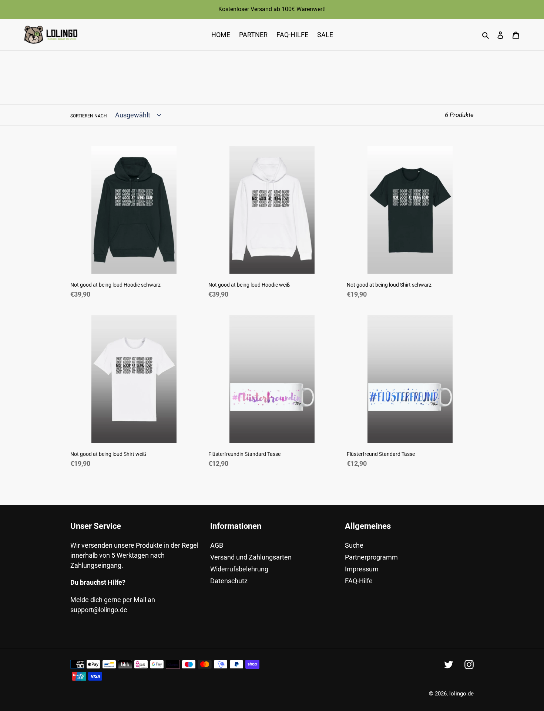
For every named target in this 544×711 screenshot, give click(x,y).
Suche (354, 545)
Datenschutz (229, 581)
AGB (216, 545)
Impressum (362, 569)
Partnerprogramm (371, 557)
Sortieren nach (88, 115)
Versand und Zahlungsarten (251, 557)
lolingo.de (461, 693)
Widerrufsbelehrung (239, 569)
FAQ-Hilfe (359, 581)
